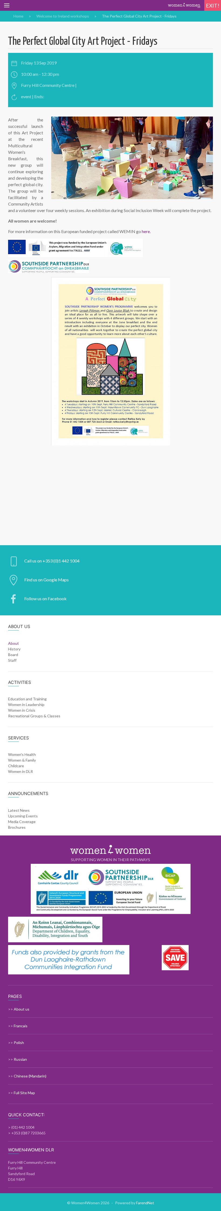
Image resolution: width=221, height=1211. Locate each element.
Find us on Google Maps (46, 579)
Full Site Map (24, 1092)
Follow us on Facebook (45, 598)
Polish (19, 1042)
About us (21, 1009)
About (13, 643)
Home (18, 16)
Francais (20, 1026)
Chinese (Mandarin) (30, 1076)
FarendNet (145, 1202)
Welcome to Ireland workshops (62, 16)
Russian (20, 1059)
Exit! (212, 5)
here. (146, 231)
